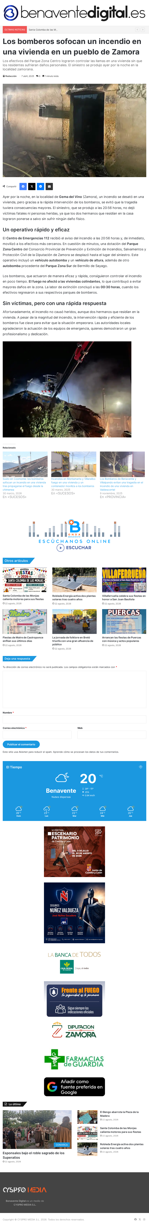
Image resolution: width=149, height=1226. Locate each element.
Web (79, 728)
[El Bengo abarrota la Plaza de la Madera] (87, 1117)
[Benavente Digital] (74, 13)
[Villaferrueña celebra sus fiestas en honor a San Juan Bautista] (124, 580)
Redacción (11, 76)
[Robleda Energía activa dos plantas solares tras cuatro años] (74, 580)
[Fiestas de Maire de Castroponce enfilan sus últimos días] (25, 621)
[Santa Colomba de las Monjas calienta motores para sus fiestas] (25, 580)
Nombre (8, 712)
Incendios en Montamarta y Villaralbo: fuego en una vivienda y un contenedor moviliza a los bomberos (73, 482)
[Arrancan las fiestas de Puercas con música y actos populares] (124, 621)
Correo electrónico (15, 728)
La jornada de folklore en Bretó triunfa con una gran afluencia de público (72, 641)
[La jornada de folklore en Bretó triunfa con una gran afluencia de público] (74, 621)
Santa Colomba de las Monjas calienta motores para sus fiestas (64, 29)
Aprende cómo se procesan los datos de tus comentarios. (86, 751)
